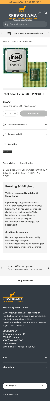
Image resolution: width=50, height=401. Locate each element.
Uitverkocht (33, 113)
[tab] (9, 163)
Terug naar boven (25, 280)
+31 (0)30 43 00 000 (32, 2)
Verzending (7, 106)
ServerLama (13, 394)
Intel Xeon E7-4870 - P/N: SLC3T (21, 41)
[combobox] (25, 24)
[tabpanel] (25, 173)
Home (5, 41)
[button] (46, 13)
